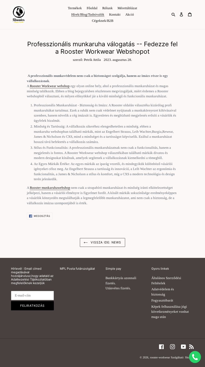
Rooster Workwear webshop (50, 86)
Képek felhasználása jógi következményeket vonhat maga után (170, 312)
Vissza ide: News (105, 242)
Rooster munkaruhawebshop (50, 188)
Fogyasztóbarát (162, 300)
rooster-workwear (160, 357)
